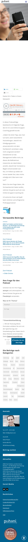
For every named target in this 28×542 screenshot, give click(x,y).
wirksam (15, 399)
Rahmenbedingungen (7, 389)
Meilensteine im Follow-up (12, 80)
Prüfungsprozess (20, 385)
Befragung (5, 361)
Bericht (11, 361)
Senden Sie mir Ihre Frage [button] (19, 341)
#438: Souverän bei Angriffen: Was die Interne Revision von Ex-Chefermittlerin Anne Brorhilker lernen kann (14, 258)
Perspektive (14, 382)
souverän (5, 396)
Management (7, 78)
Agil (12, 357)
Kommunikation (6, 375)
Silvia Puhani (7, 231)
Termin (10, 86)
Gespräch (13, 364)
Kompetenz (15, 375)
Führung (5, 364)
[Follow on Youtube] (4, 489)
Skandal (22, 392)
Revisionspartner (13, 392)
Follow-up (15, 72)
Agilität (17, 357)
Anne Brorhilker (7, 265)
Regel (23, 389)
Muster (22, 378)
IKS (13, 368)
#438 (21, 262)
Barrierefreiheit (7, 505)
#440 (21, 231)
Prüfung (5, 385)
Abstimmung (6, 357)
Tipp (15, 86)
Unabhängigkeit (21, 396)
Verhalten (5, 399)
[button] (26, 1)
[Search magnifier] (24, 455)
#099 (15, 69)
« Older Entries (8, 273)
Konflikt (22, 375)
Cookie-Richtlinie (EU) (9, 502)
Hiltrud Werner (6, 233)
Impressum (6, 508)
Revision (5, 392)
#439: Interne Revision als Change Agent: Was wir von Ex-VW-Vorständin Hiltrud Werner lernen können (13, 243)
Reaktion (17, 389)
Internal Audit (6, 371)
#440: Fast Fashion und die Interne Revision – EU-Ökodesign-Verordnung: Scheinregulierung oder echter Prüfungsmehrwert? (13, 226)
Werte (10, 399)
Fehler (16, 361)
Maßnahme (17, 78)
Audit (23, 357)
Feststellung (7, 72)
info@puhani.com (11, 433)
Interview (22, 371)
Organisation (6, 382)
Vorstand (21, 86)
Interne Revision (13, 75)
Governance (21, 364)
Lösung (9, 378)
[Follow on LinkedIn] (7, 489)
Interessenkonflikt (20, 368)
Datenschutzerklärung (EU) (10, 499)
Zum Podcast (7, 239)
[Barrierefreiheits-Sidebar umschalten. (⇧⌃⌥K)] (24, 538)
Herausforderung (7, 368)
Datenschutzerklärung (14, 336)
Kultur (4, 378)
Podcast (5, 83)
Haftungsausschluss (8, 511)
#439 (21, 246)
